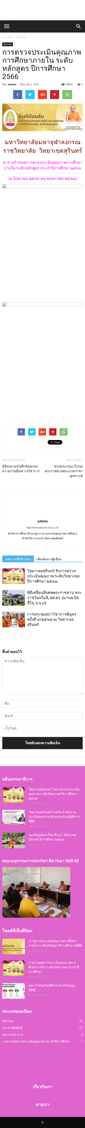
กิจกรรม (8, 44)
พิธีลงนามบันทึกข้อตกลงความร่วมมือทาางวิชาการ (21, 468)
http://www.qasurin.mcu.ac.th (42, 527)
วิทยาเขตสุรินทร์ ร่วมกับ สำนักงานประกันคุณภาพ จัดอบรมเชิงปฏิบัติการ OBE (54, 816)
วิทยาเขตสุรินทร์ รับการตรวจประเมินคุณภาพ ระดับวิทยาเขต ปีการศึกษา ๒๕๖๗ (53, 576)
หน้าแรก (7, 37)
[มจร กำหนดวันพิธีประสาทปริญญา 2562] (13, 991)
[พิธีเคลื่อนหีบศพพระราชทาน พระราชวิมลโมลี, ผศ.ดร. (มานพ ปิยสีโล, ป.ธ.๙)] (13, 598)
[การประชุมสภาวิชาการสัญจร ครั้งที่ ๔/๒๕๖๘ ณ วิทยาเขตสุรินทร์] (13, 619)
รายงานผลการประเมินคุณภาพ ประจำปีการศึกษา (36, 1041)
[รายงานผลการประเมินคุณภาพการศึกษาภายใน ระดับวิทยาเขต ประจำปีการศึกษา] (13, 968)
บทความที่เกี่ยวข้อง (18, 559)
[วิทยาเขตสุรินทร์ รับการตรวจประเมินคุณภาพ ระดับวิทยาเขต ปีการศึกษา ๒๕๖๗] (13, 576)
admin (12, 84)
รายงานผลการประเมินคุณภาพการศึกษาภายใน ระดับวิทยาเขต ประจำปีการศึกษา (54, 967)
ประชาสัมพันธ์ (12, 1028)
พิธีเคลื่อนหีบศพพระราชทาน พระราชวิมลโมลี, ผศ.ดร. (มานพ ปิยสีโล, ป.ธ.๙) (54, 597)
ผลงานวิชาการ (12, 1034)
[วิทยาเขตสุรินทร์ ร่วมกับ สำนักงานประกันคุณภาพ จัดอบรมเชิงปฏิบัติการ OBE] (13, 817)
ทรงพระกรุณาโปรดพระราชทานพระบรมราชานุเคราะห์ (64, 471)
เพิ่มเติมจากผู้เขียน (49, 559)
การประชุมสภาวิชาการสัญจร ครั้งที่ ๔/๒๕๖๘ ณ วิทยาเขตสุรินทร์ (51, 619)
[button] (78, 26)
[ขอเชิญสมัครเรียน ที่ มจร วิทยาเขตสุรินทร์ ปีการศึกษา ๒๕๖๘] (13, 840)
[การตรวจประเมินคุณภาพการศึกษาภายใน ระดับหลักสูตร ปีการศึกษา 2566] (13, 946)
